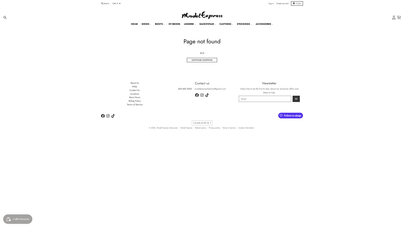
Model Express (186, 127)
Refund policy (200, 127)
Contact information (246, 127)
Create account (282, 3)
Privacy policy (214, 127)
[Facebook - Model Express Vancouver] (197, 95)
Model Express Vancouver (167, 127)
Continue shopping (202, 60)
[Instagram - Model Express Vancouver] (202, 95)
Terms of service (229, 127)
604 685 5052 (185, 88)
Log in (271, 3)
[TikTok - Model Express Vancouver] (207, 95)
